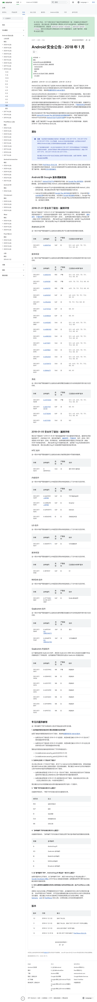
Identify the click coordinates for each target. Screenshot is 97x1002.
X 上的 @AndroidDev (57, 970)
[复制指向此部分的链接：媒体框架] (41, 254)
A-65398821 (47, 350)
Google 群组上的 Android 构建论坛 (60, 984)
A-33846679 (47, 370)
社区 (39, 998)
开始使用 (14, 12)
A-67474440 (47, 400)
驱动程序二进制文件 (34, 982)
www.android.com (79, 973)
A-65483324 (47, 316)
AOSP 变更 (40, 31)
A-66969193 (46, 288)
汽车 (65, 12)
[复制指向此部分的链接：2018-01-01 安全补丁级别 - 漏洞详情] (71, 208)
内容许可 (46, 952)
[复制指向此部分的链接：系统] (37, 379)
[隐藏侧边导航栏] (23, 998)
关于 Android (32, 998)
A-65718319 (46, 343)
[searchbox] (12, 18)
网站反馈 (65, 998)
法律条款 (44, 998)
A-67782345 (47, 413)
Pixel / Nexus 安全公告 (50, 165)
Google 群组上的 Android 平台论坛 (60, 980)
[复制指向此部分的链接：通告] (38, 132)
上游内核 (46, 498)
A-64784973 (47, 364)
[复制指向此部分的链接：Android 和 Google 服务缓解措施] (68, 177)
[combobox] (60, 2)
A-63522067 (47, 357)
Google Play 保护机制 (75, 181)
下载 (29, 973)
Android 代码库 (32, 967)
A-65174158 (46, 420)
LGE (40, 898)
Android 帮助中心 (79, 967)
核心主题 (33, 12)
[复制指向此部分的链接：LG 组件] (40, 525)
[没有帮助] (89, 40)
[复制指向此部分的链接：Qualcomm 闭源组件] (51, 649)
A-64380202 (47, 336)
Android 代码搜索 (32, 2)
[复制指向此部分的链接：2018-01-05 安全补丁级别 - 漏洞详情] (71, 432)
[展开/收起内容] (39, 57)
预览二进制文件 (32, 976)
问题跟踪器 (77, 982)
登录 (93, 2)
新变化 (4, 12)
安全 (23, 12)
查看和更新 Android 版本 (56, 90)
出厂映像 (30, 979)
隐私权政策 (57, 998)
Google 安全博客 (42, 158)
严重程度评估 (80, 105)
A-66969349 (47, 295)
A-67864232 (47, 302)
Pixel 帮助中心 (78, 970)
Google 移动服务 (69, 196)
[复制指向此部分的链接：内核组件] (41, 478)
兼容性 (43, 12)
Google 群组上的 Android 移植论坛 (60, 989)
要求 (29, 970)
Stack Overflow (78, 979)
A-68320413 (47, 275)
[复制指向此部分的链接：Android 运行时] (47, 227)
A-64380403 (47, 329)
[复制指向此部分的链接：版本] (38, 906)
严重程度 (39, 217)
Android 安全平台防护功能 (55, 118)
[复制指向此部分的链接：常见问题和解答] (49, 722)
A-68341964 (47, 245)
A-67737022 (47, 309)
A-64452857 (47, 322)
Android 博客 (55, 973)
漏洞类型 (65, 438)
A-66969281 (46, 281)
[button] (11, 30)
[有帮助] (86, 40)
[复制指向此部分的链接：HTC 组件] (42, 451)
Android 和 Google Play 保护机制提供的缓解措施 (53, 115)
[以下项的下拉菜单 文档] (21, 2)
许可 (50, 998)
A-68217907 (47, 407)
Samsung (35, 898)
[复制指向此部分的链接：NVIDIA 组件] (44, 580)
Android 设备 (54, 12)
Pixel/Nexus (48, 898)
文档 (17, 2)
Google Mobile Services (81, 976)
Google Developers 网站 (40, 879)
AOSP (33, 40)
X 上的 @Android (56, 967)
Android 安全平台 (48, 181)
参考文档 (74, 12)
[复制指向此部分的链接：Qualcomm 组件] (47, 609)
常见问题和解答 (50, 169)
